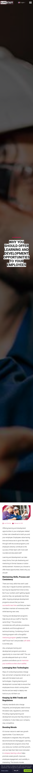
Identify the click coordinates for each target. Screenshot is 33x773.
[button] (30, 2)
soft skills (27, 641)
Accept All (28, 770)
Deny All (16, 770)
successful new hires (9, 605)
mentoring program (9, 637)
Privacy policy (4, 770)
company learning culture (12, 753)
